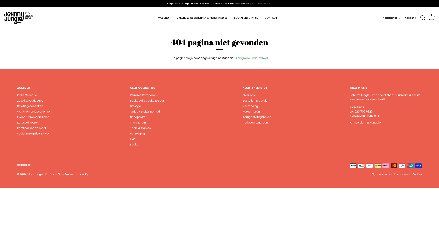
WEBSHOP (164, 18)
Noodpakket (138, 117)
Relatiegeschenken (30, 106)
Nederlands (390, 17)
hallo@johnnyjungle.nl (364, 116)
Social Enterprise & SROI (33, 134)
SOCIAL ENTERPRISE (246, 18)
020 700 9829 (363, 112)
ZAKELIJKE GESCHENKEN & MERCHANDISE (202, 18)
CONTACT (271, 18)
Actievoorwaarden (255, 123)
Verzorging (137, 134)
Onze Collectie (27, 95)
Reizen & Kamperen (143, 95)
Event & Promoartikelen (33, 117)
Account (410, 18)
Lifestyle (135, 106)
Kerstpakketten (28, 123)
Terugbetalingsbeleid (257, 117)
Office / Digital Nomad (145, 112)
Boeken (135, 144)
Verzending (250, 106)
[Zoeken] (422, 18)
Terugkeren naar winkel (252, 58)
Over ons (249, 95)
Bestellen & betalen (256, 101)
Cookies (417, 174)
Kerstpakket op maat (31, 128)
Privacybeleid (402, 174)
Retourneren (251, 112)
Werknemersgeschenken (34, 112)
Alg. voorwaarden (382, 174)
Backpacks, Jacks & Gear (147, 101)
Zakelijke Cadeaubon (31, 101)
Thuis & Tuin (138, 123)
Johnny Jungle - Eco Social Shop (45, 174)
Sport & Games (140, 128)
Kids (132, 139)
